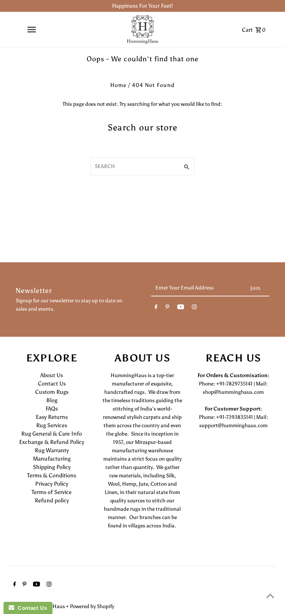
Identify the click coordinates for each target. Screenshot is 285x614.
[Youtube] (180, 308)
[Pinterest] (167, 308)
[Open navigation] (31, 29)
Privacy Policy (51, 483)
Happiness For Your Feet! (142, 5)
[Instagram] (194, 308)
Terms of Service (52, 492)
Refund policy (52, 500)
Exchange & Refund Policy (51, 442)
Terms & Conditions (51, 475)
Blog (51, 400)
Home (118, 85)
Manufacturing (52, 458)
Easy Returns (52, 417)
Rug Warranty (52, 450)
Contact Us (52, 383)
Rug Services (51, 425)
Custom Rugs (51, 392)
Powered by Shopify (92, 606)
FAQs (52, 408)
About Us (51, 375)
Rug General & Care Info (51, 433)
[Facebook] (156, 308)
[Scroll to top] (270, 596)
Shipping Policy (52, 467)
